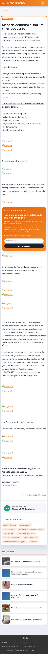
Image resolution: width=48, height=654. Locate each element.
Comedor (33, 542)
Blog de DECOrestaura (23, 509)
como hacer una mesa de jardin (14, 542)
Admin (34, 650)
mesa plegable (25, 525)
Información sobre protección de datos (18, 235)
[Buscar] (43, 3)
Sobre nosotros (7, 650)
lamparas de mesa (31, 537)
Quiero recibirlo (24, 246)
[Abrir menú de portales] (3, 3)
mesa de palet (8, 533)
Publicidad (32, 646)
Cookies (24, 646)
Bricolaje (7, 19)
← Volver (4, 11)
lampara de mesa (9, 525)
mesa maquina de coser (11, 537)
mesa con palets (9, 529)
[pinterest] (27, 638)
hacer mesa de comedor (26, 533)
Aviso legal (6, 646)
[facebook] (21, 638)
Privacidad (15, 646)
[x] (24, 638)
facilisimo (17, 3)
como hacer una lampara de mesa (31, 529)
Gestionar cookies (21, 650)
